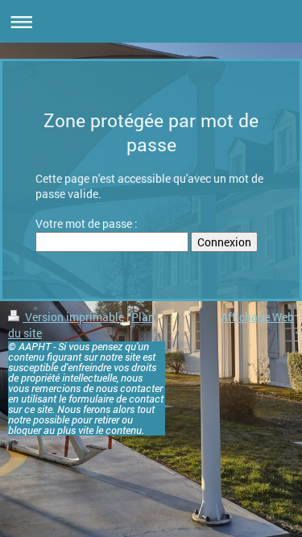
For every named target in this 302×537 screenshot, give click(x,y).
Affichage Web (257, 316)
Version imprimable (74, 316)
